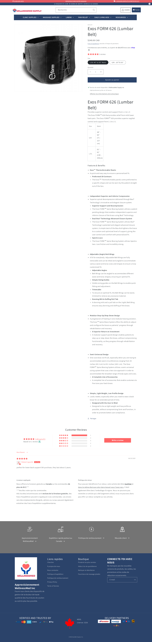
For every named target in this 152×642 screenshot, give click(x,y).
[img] (22, 459)
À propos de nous (53, 566)
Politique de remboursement (89, 538)
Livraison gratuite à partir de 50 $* (127, 1)
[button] (136, 9)
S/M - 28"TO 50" (118, 62)
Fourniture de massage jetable (89, 574)
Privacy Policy (52, 582)
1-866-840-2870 (19, 1)
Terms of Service (53, 586)
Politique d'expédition (55, 574)
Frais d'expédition (93, 43)
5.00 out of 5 (40, 439)
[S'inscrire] (134, 579)
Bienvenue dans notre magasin (76, 1)
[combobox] (76, 9)
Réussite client (121, 538)
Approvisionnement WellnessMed (30, 539)
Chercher (50, 562)
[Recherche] (93, 9)
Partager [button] (93, 418)
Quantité (90, 67)
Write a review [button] (118, 440)
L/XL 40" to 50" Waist (98, 62)
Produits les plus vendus (87, 562)
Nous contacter (52, 570)
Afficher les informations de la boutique (104, 94)
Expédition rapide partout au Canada (60, 539)
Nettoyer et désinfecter (86, 570)
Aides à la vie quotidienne (87, 566)
